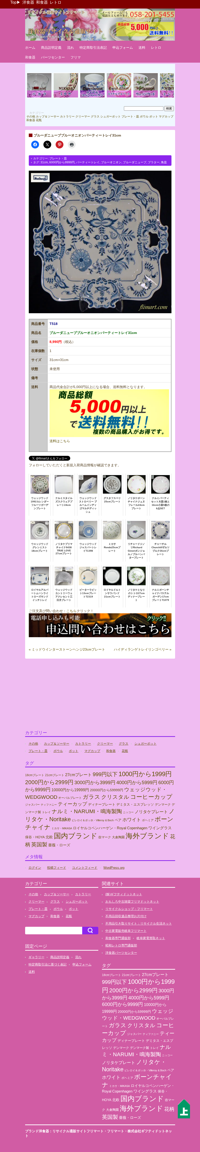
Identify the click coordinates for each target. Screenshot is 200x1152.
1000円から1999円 (145, 774)
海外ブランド (147, 836)
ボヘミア (148, 820)
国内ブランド (75, 836)
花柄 (169, 1109)
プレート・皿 (130, 116)
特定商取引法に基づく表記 (48, 964)
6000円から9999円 (62, 162)
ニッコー (128, 812)
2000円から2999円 (49, 782)
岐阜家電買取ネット (151, 938)
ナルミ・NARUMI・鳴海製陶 (87, 811)
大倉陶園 (118, 837)
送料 (142, 47)
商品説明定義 (51, 47)
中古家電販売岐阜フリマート (126, 931)
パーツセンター (53, 57)
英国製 (39, 844)
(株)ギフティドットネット (123, 894)
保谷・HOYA (35, 837)
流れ (70, 47)
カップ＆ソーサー (47, 116)
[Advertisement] (100, 696)
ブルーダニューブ (134, 162)
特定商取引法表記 (93, 47)
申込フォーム (122, 47)
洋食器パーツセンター (121, 953)
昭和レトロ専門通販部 (121, 945)
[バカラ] (39, 97)
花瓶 (39, 120)
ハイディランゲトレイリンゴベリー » (142, 649)
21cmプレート (54, 775)
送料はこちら (60, 441)
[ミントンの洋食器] (172, 97)
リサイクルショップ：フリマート (129, 909)
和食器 (42, 2)
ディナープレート (101, 804)
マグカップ (166, 116)
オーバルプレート (70, 797)
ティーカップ (72, 804)
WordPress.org (113, 867)
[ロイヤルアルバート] (119, 97)
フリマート (115, 1131)
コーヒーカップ (151, 796)
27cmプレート (78, 774)
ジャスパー (32, 804)
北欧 (49, 837)
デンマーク (163, 804)
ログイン (35, 867)
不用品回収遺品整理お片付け (126, 916)
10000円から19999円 (70, 790)
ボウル (144, 116)
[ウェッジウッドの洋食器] (146, 97)
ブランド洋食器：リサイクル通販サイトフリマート (64, 1131)
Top (13, 2)
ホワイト (131, 819)
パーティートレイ (88, 162)
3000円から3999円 (94, 782)
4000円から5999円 (136, 782)
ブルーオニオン (111, 162)
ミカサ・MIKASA (61, 828)
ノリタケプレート (151, 811)
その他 (30, 116)
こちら (71, 611)
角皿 (164, 162)
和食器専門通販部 (118, 938)
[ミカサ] (66, 97)
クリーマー (82, 116)
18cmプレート (34, 775)
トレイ (46, 812)
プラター (154, 162)
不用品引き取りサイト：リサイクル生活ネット (138, 923)
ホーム (30, 47)
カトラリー (67, 116)
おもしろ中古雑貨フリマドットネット (132, 901)
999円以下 (105, 774)
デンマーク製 (139, 1048)
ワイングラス (160, 828)
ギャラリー (36, 957)
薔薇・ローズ (59, 845)
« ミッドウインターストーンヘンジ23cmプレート (67, 649)
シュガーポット (110, 116)
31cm (44, 162)
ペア (118, 820)
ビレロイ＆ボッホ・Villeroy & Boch (93, 820)
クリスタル (115, 797)
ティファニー (49, 804)
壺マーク (104, 837)
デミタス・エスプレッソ (135, 804)
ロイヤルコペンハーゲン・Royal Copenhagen (110, 828)
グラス (95, 116)
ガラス (91, 797)
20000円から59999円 (106, 790)
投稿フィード (56, 867)
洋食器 (28, 2)
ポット (153, 116)
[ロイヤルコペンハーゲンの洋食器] (92, 97)
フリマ (75, 57)
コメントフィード (84, 867)
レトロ (55, 2)
